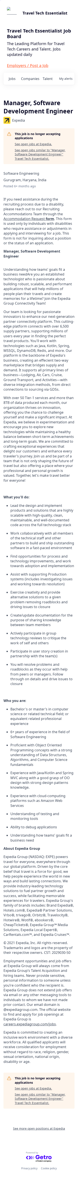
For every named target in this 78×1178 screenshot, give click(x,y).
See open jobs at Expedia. (33, 144)
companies (30, 78)
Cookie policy (49, 1168)
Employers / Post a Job (27, 65)
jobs (12, 78)
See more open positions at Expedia (39, 1128)
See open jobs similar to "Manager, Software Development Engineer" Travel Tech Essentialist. (40, 154)
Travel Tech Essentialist (45, 13)
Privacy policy (29, 1168)
